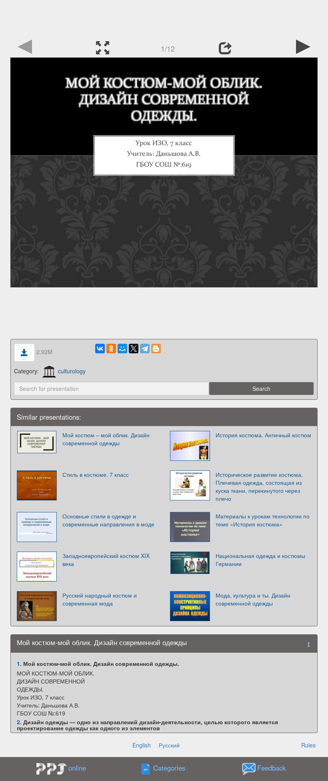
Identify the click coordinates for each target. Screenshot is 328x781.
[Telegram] (145, 348)
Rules (308, 745)
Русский (169, 745)
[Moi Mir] (122, 348)
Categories (169, 768)
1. (19, 663)
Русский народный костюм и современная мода (99, 599)
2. (19, 722)
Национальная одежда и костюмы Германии (260, 560)
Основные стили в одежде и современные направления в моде (108, 520)
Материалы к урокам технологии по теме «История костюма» (263, 520)
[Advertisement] (164, 18)
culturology (72, 371)
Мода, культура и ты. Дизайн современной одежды (253, 599)
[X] (133, 348)
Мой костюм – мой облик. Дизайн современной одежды (106, 439)
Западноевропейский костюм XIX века (106, 560)
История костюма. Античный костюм (263, 435)
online (77, 768)
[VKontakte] (100, 348)
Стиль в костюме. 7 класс (95, 474)
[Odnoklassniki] (111, 348)
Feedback (271, 768)
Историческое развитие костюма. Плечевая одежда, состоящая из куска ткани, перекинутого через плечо (259, 486)
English (141, 745)
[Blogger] (156, 348)
